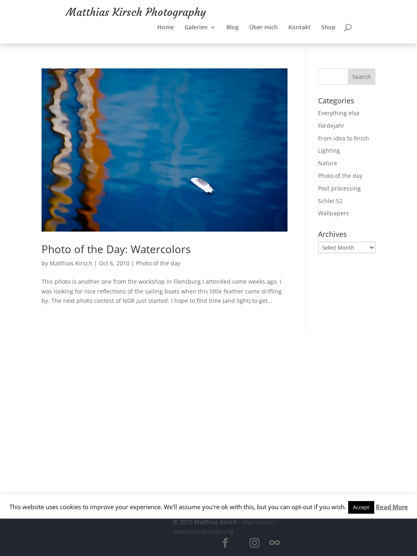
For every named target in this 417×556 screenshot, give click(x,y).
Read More (392, 507)
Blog (232, 23)
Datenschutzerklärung (203, 531)
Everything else (339, 113)
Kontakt (299, 23)
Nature (327, 163)
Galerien (196, 23)
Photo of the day (158, 263)
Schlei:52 (330, 201)
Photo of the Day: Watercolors (116, 249)
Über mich (263, 23)
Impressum (257, 522)
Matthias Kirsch (71, 263)
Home (165, 23)
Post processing (339, 188)
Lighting (329, 150)
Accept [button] (361, 507)
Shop (328, 23)
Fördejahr (331, 125)
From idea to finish (343, 138)
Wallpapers (333, 213)
